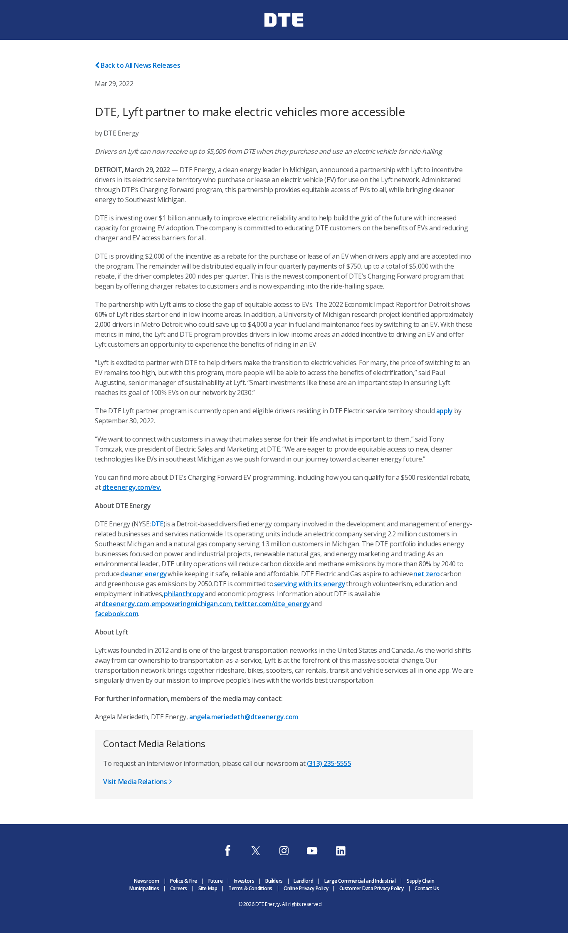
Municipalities (144, 888)
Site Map (207, 888)
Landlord (303, 880)
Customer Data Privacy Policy (371, 888)
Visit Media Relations (135, 781)
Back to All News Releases (140, 65)
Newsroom (146, 880)
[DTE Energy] (284, 34)
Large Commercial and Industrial (360, 880)
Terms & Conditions (250, 888)
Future (215, 880)
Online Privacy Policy (306, 888)
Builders (274, 880)
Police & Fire (183, 880)
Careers (178, 888)
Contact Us (427, 888)
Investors (244, 880)
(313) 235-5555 (329, 763)
